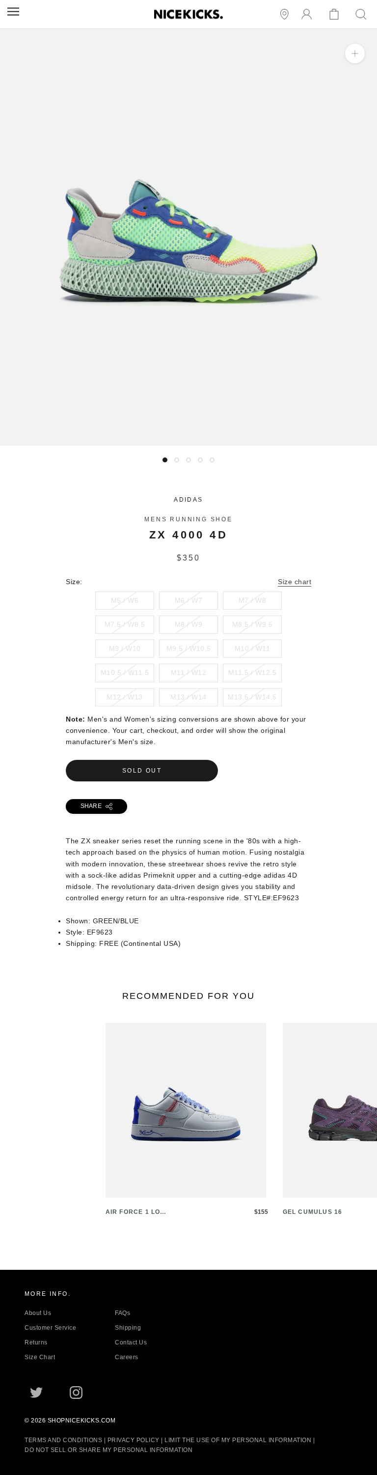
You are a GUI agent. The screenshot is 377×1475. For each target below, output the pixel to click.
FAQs (122, 1313)
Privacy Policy (134, 1440)
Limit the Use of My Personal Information (237, 1440)
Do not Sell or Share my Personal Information (108, 1450)
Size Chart (40, 1357)
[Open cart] (335, 14)
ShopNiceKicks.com (82, 1420)
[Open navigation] (13, 11)
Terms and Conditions (63, 1440)
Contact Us (131, 1342)
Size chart (294, 582)
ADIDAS (188, 499)
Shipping (128, 1327)
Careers (126, 1357)
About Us (38, 1313)
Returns (36, 1342)
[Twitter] (36, 1392)
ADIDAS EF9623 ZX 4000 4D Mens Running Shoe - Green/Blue (106, 440)
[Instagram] (76, 1392)
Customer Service (50, 1327)
